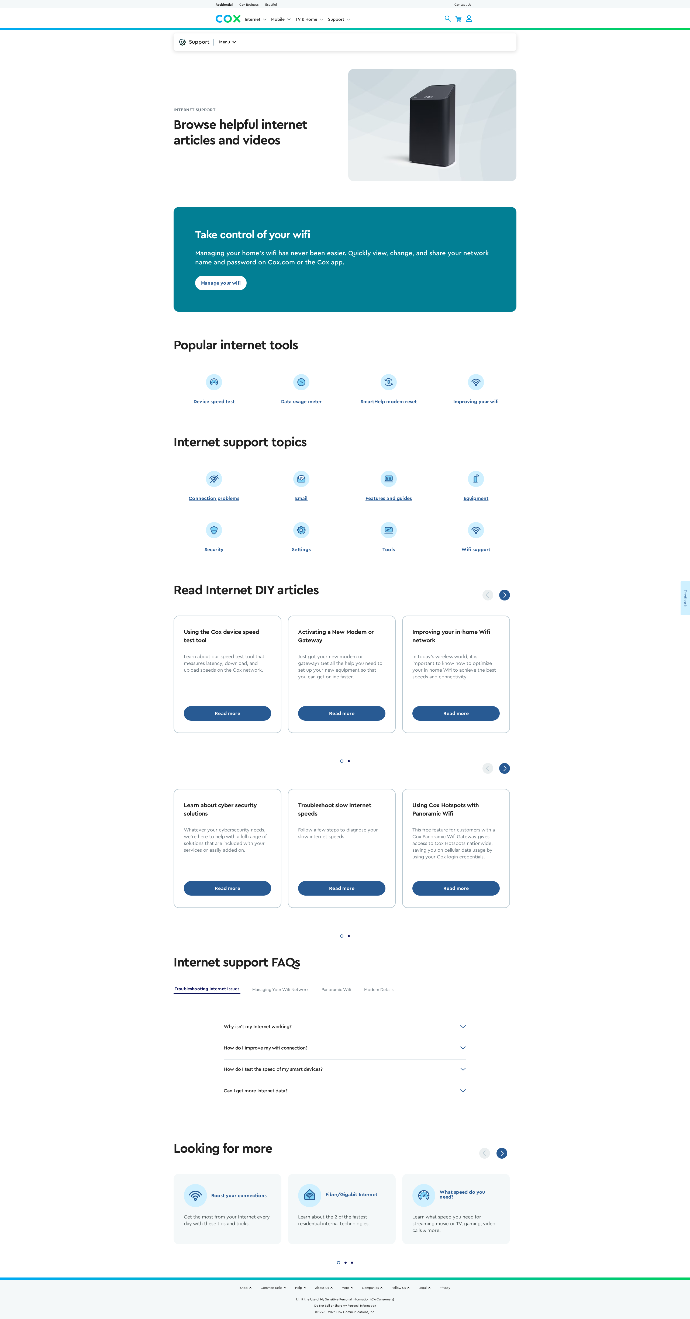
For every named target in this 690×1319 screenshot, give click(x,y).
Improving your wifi (476, 401)
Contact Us (462, 4)
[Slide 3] (352, 1262)
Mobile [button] (278, 19)
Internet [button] (252, 19)
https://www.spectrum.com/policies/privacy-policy (78, 1294)
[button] (448, 18)
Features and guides (388, 498)
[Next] (504, 595)
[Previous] (487, 595)
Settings (301, 549)
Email (301, 498)
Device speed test (214, 401)
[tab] (207, 990)
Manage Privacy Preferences (415, 1288)
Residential (224, 4)
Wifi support (475, 549)
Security (214, 549)
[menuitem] (256, 20)
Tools (388, 549)
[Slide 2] (349, 760)
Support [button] (336, 19)
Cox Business (248, 4)
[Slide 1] (341, 760)
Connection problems (214, 498)
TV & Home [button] (306, 19)
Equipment (476, 498)
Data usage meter (301, 401)
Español (271, 4)
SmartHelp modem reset (389, 401)
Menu (224, 42)
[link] (221, 283)
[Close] (528, 1273)
